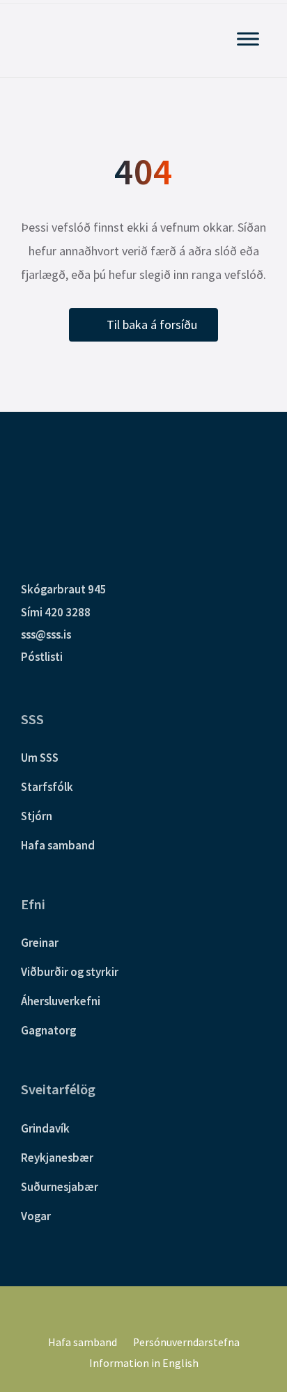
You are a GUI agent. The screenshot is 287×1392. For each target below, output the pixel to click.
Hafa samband (58, 845)
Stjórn (36, 816)
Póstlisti (42, 656)
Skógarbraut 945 (64, 589)
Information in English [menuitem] (144, 1363)
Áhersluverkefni (60, 1001)
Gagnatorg (48, 1030)
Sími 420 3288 (56, 612)
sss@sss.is (46, 634)
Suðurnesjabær (59, 1186)
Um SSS (40, 757)
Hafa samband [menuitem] (82, 1342)
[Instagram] (153, 1311)
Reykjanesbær (57, 1157)
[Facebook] (133, 1311)
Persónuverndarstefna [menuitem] (186, 1342)
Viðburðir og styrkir (69, 971)
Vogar (36, 1216)
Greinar (40, 942)
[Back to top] (255, 1300)
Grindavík (45, 1128)
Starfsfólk (47, 786)
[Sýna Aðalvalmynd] (248, 38)
